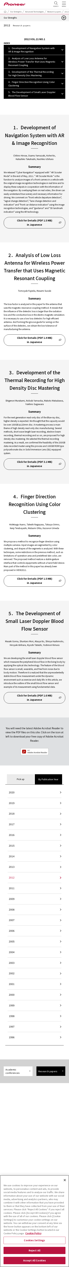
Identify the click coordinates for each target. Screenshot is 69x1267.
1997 (12, 1026)
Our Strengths (16, 11)
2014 (12, 856)
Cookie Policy (33, 1233)
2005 (12, 941)
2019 (12, 803)
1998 (12, 1016)
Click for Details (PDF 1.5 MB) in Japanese (34, 222)
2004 (12, 952)
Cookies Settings (34, 1240)
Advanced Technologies (34, 11)
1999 (12, 1005)
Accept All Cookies (34, 1260)
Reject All (34, 1250)
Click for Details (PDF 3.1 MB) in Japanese (34, 464)
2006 (12, 930)
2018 (12, 813)
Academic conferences (12, 1071)
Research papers (54, 11)
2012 (12, 877)
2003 (12, 962)
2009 (12, 899)
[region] (34, 1221)
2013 (12, 866)
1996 (12, 1037)
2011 (12, 888)
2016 (12, 835)
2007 (12, 920)
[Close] (65, 1180)
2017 (12, 824)
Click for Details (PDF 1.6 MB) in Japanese (34, 697)
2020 (12, 792)
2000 (12, 994)
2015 (12, 845)
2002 (12, 973)
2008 (12, 909)
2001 (12, 984)
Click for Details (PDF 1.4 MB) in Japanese (34, 340)
